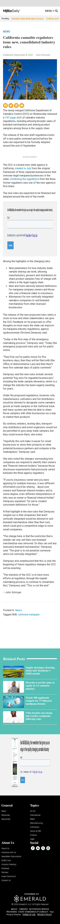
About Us (5, 849)
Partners (4, 872)
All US (32, 811)
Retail (32, 819)
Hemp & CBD (35, 831)
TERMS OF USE (29, 914)
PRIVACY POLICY (44, 914)
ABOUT (14, 909)
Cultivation (34, 827)
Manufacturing (36, 823)
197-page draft (13, 117)
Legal (32, 839)
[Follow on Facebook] (33, 848)
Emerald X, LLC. (25, 904)
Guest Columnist (8, 876)
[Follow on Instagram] (48, 848)
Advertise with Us (8, 853)
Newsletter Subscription (11, 857)
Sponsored (5, 819)
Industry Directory (8, 864)
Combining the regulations (24, 179)
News (6, 31)
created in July (23, 168)
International (35, 815)
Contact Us (6, 880)
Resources (5, 815)
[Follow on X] (43, 848)
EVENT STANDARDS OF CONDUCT (33, 912)
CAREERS (23, 909)
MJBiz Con (6, 861)
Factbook (5, 868)
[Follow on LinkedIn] (38, 848)
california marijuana (28, 614)
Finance (33, 835)
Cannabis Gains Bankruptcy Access (27, 18)
